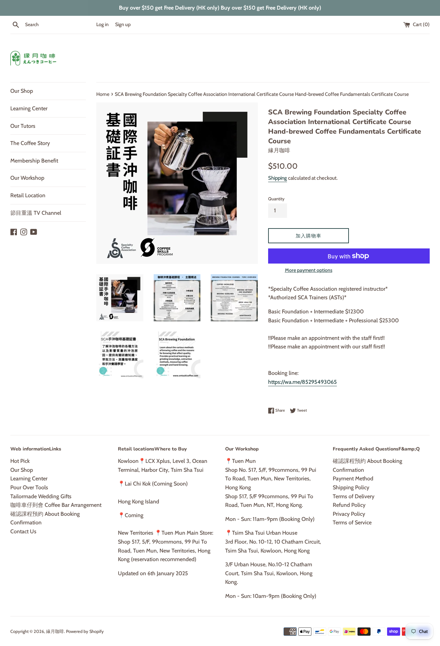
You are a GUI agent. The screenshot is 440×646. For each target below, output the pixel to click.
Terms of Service (352, 522)
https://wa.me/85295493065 (302, 382)
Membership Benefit (34, 160)
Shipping (277, 178)
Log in (102, 24)
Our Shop (21, 91)
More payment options (308, 270)
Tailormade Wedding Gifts (41, 496)
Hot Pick (20, 461)
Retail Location (27, 195)
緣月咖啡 (55, 631)
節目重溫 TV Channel (35, 213)
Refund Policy (349, 505)
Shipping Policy (351, 487)
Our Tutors (22, 126)
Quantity (276, 198)
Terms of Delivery (353, 496)
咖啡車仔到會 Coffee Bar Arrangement (55, 505)
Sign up (123, 24)
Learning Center (28, 108)
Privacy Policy (349, 514)
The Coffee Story (30, 143)
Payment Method (353, 478)
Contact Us (23, 531)
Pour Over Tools (29, 487)
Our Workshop (27, 178)
